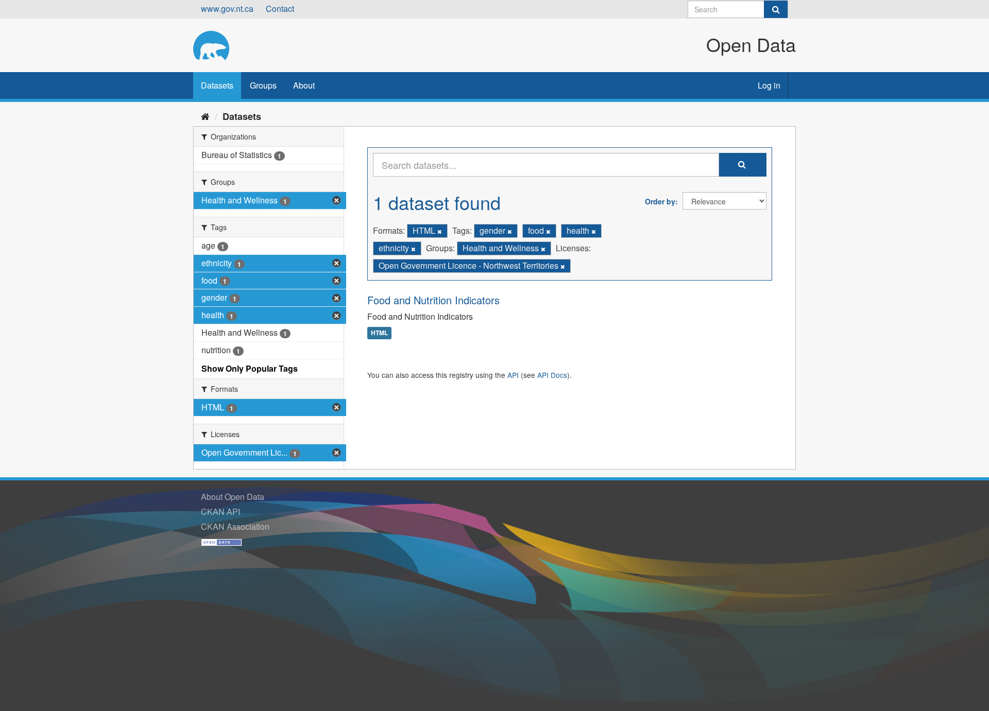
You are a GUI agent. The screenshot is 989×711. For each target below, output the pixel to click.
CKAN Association (235, 526)
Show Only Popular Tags (249, 368)
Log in (769, 85)
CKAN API (220, 511)
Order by (660, 201)
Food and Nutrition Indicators (433, 299)
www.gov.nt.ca (227, 8)
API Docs (552, 375)
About (304, 85)
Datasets (217, 85)
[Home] (205, 116)
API (513, 375)
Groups (263, 85)
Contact (280, 8)
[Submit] (776, 9)
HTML (379, 333)
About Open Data (232, 496)
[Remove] (439, 231)
